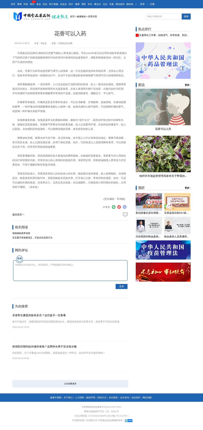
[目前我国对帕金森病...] (149, 225)
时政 (26, 4)
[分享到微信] (114, 207)
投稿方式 (101, 397)
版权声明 (90, 397)
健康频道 (81, 16)
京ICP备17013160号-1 (118, 416)
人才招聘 (79, 397)
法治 (105, 4)
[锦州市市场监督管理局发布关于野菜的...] (163, 154)
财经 (32, 4)
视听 (83, 4)
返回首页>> (18, 214)
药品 (45, 4)
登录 (142, 4)
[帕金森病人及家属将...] (177, 225)
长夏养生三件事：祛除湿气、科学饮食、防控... (164, 35)
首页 (13, 4)
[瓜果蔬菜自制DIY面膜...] (177, 202)
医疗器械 (53, 4)
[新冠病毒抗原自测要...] (149, 202)
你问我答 (113, 397)
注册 (152, 4)
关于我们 (68, 397)
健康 (77, 4)
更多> (188, 85)
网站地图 (147, 397)
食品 (38, 4)
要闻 (19, 4)
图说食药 (120, 4)
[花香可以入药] (163, 107)
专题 (111, 4)
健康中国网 (55, 397)
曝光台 (97, 4)
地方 (71, 4)
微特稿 (129, 4)
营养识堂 (92, 16)
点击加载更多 (70, 384)
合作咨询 (124, 397)
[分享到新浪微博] (120, 207)
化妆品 (63, 4)
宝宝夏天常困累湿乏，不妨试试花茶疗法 (32, 237)
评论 (90, 4)
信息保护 (135, 397)
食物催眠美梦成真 (21, 233)
